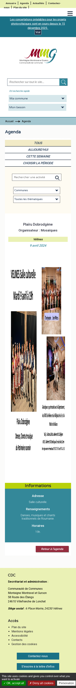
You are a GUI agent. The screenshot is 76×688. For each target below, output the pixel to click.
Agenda (24, 3)
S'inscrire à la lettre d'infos (38, 666)
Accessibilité (19, 635)
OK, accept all (15, 683)
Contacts (16, 640)
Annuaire (11, 3)
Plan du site (20, 7)
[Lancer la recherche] (63, 82)
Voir (38, 32)
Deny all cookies (42, 683)
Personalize (66, 683)
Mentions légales (22, 631)
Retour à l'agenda (52, 549)
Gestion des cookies (24, 644)
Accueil (9, 121)
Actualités (38, 3)
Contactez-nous (38, 656)
